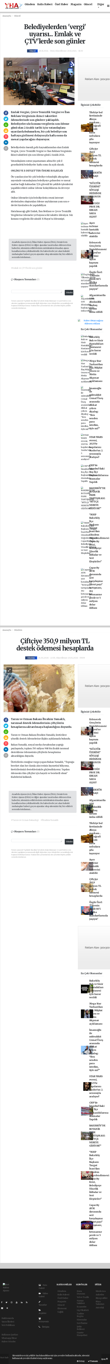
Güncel (88, 4)
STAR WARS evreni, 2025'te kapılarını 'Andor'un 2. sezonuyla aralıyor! (96, 447)
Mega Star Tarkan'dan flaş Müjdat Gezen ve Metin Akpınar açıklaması (96, 371)
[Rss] (28, 1302)
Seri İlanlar (82, 1323)
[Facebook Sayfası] (3, 1302)
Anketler (100, 1294)
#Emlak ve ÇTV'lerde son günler (26, 268)
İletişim (45, 1327)
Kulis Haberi (45, 4)
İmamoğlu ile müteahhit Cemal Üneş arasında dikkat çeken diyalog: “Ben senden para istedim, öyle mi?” (96, 408)
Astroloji (100, 1307)
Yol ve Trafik (83, 1297)
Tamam (94, 1361)
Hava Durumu (81, 1292)
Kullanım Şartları (10, 1334)
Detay (81, 1361)
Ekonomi (61, 1308)
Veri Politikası (8, 1325)
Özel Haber (61, 4)
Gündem (30, 4)
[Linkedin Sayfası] (23, 1302)
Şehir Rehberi (81, 1327)
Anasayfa (7, 16)
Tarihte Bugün (80, 1314)
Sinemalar (82, 1319)
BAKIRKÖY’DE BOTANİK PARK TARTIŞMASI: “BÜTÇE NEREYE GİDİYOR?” (97, 498)
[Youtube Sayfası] (18, 1302)
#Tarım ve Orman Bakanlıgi (25, 820)
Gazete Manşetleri (82, 1333)
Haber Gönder (9, 1341)
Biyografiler (102, 1298)
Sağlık (60, 1312)
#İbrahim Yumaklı (49, 820)
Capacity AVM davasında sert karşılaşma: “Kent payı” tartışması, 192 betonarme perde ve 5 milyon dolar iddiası (96, 587)
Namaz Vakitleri (81, 1302)
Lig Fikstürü (83, 1310)
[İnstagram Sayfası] (13, 1302)
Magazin (75, 4)
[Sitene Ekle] (8, 1308)
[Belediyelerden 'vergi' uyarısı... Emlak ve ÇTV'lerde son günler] (39, 81)
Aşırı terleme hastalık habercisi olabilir (94, 230)
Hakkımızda (8, 1318)
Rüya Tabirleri (100, 1302)
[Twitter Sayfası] (8, 1302)
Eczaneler (82, 1306)
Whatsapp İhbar (9, 1338)
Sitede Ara (101, 1291)
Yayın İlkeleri (8, 1321)
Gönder (69, 292)
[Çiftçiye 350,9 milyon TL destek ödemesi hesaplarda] (39, 688)
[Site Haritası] (3, 1308)
